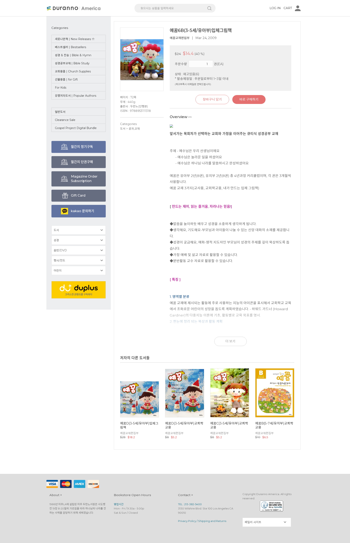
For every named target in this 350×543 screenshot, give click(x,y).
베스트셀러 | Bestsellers (70, 47)
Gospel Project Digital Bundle (76, 128)
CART (288, 8)
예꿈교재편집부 (180, 38)
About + (55, 495)
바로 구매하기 (248, 99)
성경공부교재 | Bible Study (72, 63)
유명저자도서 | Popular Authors (75, 95)
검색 (209, 8)
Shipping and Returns (212, 521)
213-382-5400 (193, 504)
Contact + (185, 495)
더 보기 (230, 341)
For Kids (60, 87)
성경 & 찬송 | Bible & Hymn (73, 55)
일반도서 (60, 112)
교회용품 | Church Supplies (73, 71)
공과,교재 (134, 128)
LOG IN (275, 8)
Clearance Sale (65, 120)
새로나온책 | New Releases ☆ (75, 39)
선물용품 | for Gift (66, 79)
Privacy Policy (187, 521)
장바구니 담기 (212, 99)
